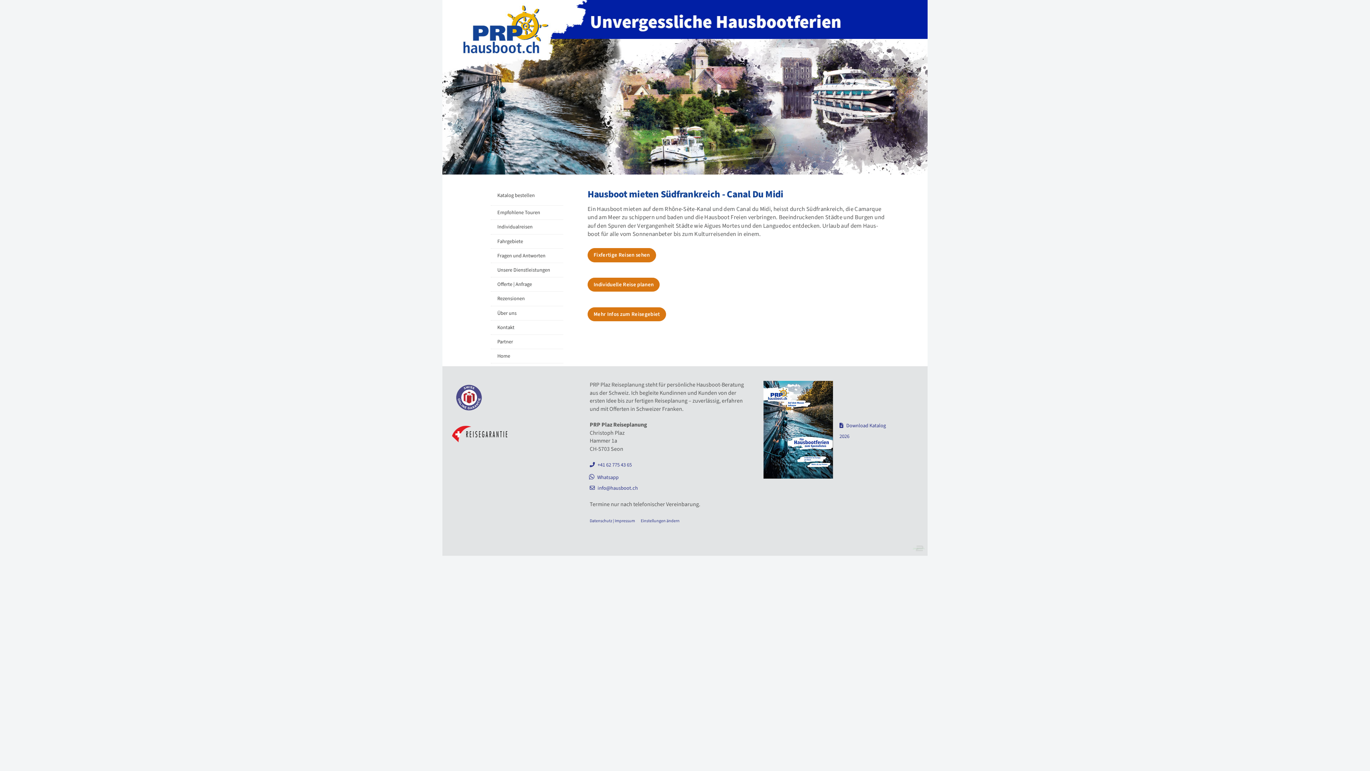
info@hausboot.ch (618, 488)
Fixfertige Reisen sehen (622, 255)
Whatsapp (608, 477)
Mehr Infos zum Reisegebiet (627, 314)
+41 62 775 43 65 (615, 465)
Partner (505, 342)
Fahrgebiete (510, 241)
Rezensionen (511, 298)
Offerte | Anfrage (514, 284)
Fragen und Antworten (521, 255)
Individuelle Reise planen (624, 284)
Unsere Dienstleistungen (523, 270)
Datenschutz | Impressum (612, 521)
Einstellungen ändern (660, 521)
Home (503, 356)
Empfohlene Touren (518, 212)
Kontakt (505, 327)
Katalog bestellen (516, 195)
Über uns (507, 313)
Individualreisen (515, 227)
